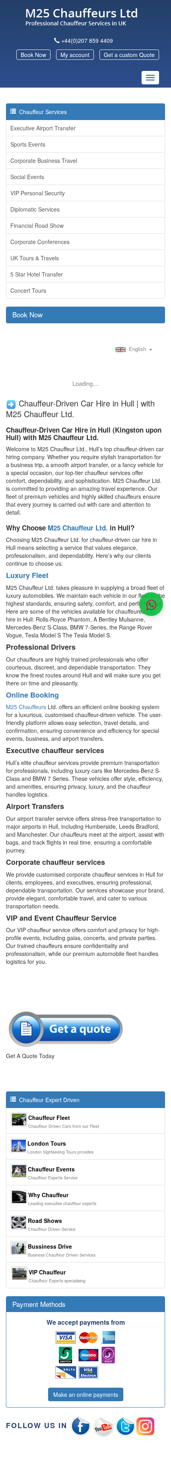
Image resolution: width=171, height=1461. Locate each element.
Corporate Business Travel (43, 160)
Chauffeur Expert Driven (48, 1100)
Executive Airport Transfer (43, 128)
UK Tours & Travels (34, 258)
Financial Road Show (37, 225)
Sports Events (27, 144)
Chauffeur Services (41, 112)
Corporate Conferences (40, 242)
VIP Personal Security (37, 193)
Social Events (27, 177)
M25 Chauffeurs (26, 707)
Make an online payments (85, 1394)
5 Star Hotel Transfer (36, 274)
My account (74, 55)
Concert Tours (28, 290)
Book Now (33, 55)
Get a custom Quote (129, 55)
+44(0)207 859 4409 (87, 40)
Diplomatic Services (35, 209)
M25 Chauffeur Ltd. (78, 527)
